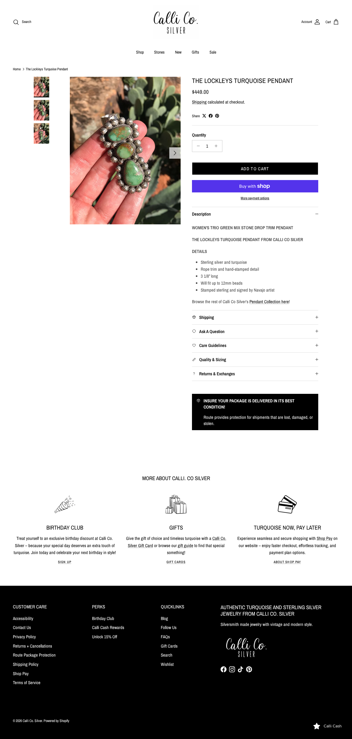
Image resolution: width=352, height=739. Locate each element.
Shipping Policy (25, 664)
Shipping (199, 102)
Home (17, 68)
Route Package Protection (34, 655)
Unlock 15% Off (104, 637)
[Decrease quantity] (197, 146)
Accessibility (23, 618)
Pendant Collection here (269, 301)
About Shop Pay (287, 562)
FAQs (165, 637)
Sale (212, 52)
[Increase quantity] (217, 146)
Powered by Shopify (56, 720)
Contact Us (22, 627)
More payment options (255, 198)
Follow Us (169, 627)
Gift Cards (176, 562)
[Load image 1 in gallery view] (125, 150)
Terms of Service (26, 682)
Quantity (199, 135)
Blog (164, 618)
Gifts (195, 52)
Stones (159, 52)
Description (201, 214)
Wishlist (167, 664)
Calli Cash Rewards (108, 627)
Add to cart (255, 169)
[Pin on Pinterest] (217, 116)
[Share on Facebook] (211, 116)
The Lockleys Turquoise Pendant (47, 68)
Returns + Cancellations (32, 646)
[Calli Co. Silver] (176, 22)
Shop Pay (324, 538)
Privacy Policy (24, 637)
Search (166, 655)
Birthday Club (103, 618)
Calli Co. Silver (32, 720)
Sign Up (64, 562)
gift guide (185, 545)
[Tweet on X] (204, 116)
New (178, 52)
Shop (140, 52)
